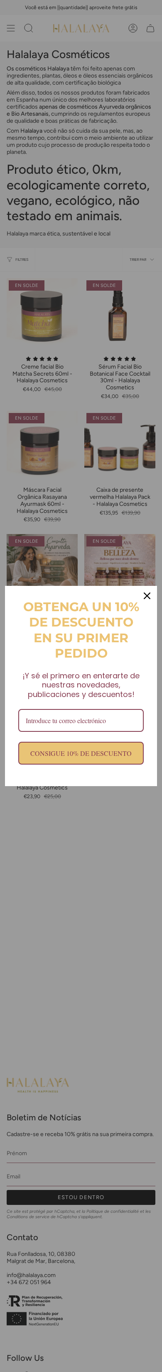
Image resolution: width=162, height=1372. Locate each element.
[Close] (147, 596)
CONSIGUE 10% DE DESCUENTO (81, 753)
